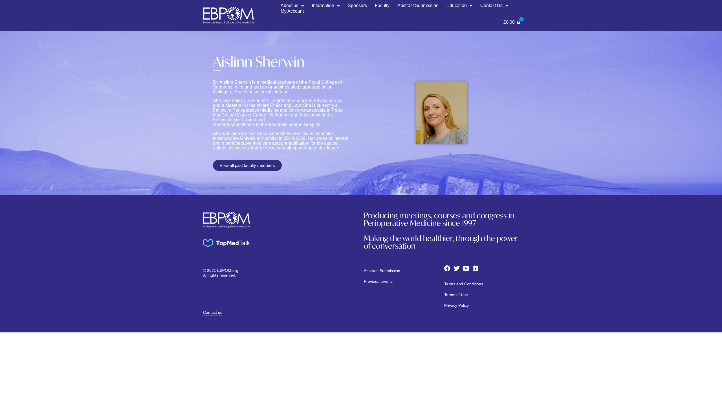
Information (323, 5)
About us (289, 5)
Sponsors (357, 5)
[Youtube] (466, 268)
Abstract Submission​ (418, 5)
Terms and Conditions (463, 284)
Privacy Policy (456, 305)
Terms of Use (456, 294)
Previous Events (378, 281)
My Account (292, 11)
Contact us (212, 312)
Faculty (382, 5)
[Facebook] (447, 268)
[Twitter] (457, 268)
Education (456, 5)
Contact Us (491, 5)
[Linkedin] (475, 268)
